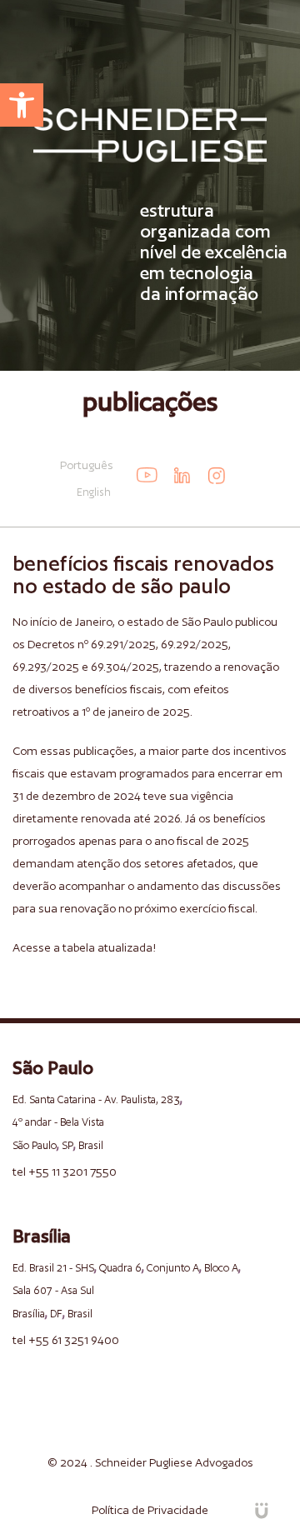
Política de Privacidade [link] (150, 1510)
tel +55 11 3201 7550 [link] (64, 1171)
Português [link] (86, 465)
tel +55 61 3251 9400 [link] (65, 1340)
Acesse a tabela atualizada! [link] (84, 947)
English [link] (94, 492)
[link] (21, 105)
